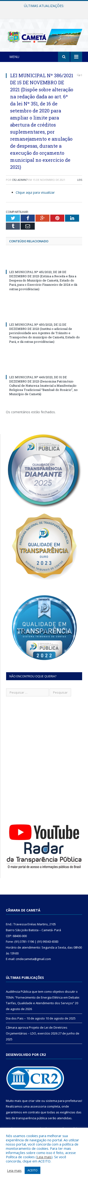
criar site (34, 1101)
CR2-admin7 (19, 179)
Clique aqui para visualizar (35, 192)
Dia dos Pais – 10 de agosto (42, 11)
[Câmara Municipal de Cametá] (44, 36)
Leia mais (44, 1157)
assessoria (38, 1106)
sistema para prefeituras (63, 1101)
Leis (79, 179)
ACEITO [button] (32, 1170)
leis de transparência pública (26, 1118)
